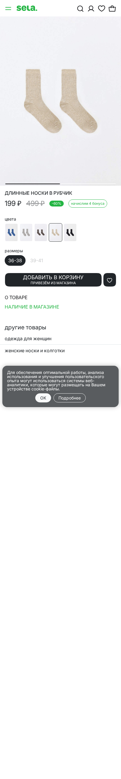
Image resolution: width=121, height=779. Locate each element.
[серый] (26, 232)
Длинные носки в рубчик (38, 193)
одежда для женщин (28, 338)
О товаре (16, 297)
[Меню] (9, 8)
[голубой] (11, 232)
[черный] (70, 232)
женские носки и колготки (35, 350)
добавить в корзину (53, 279)
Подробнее (69, 397)
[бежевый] (55, 232)
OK (43, 397)
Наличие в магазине (32, 307)
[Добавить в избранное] (109, 280)
